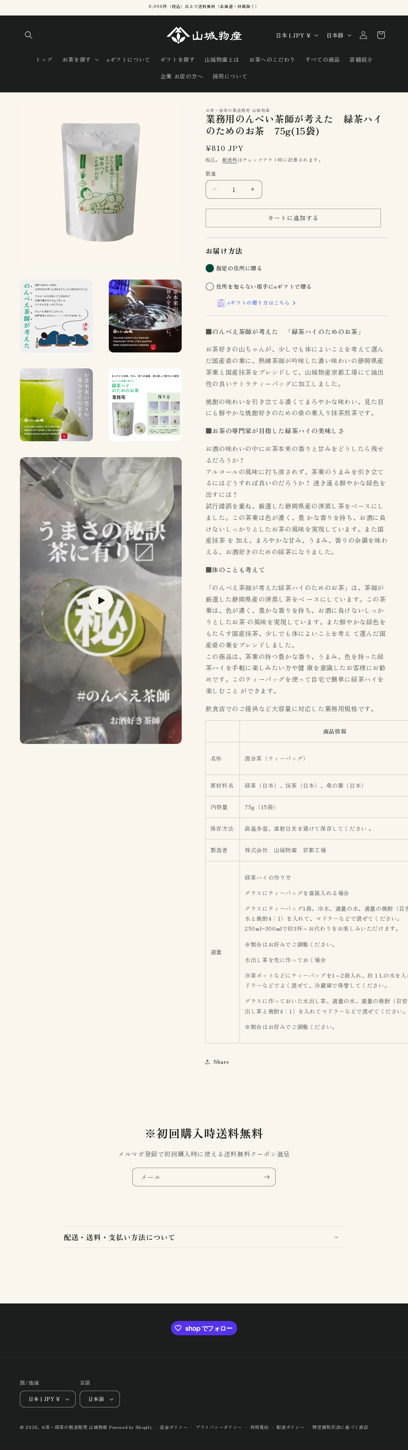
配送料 (229, 159)
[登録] (266, 1177)
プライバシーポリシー (219, 1427)
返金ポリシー (174, 1427)
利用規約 (259, 1427)
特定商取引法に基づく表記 (340, 1427)
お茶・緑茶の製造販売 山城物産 (74, 1427)
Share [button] (222, 1061)
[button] (28, 35)
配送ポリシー (290, 1427)
